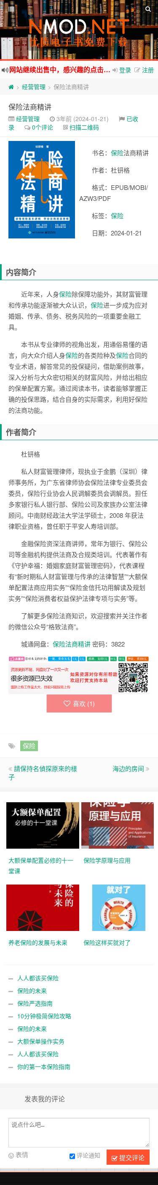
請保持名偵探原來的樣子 (42, 772)
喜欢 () (84, 703)
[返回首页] (11, 86)
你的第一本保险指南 (43, 1066)
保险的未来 (32, 990)
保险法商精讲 (29, 106)
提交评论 (131, 1157)
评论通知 (88, 1155)
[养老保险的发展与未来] (43, 907)
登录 (125, 69)
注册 (148, 69)
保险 (117, 152)
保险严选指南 (35, 1003)
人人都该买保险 (38, 978)
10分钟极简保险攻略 (44, 1016)
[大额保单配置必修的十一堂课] (43, 824)
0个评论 (42, 127)
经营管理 (34, 86)
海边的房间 (128, 768)
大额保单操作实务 (40, 1041)
